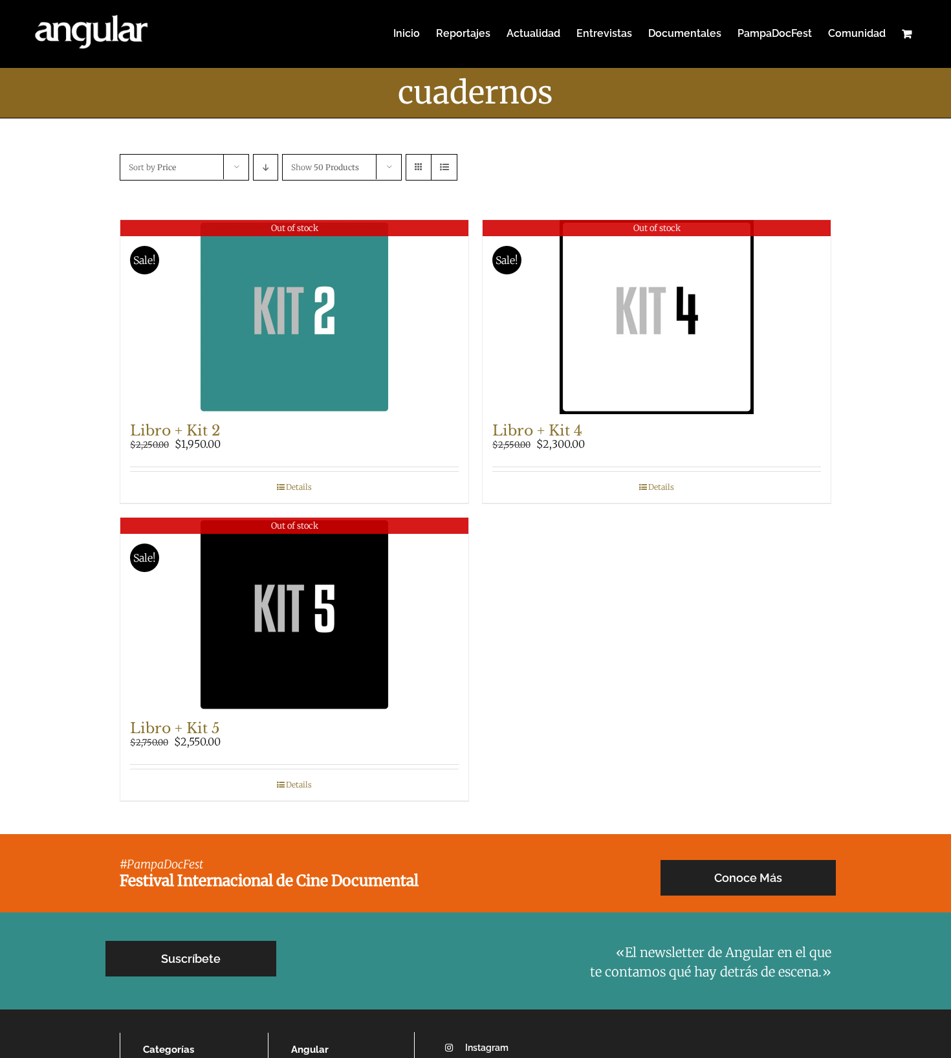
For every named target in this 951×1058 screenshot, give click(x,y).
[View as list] (444, 167)
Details (299, 487)
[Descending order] (265, 167)
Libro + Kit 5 (175, 728)
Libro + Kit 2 (175, 430)
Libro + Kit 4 (537, 430)
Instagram (486, 1047)
